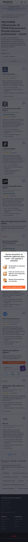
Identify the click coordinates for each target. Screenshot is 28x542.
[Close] (25, 253)
